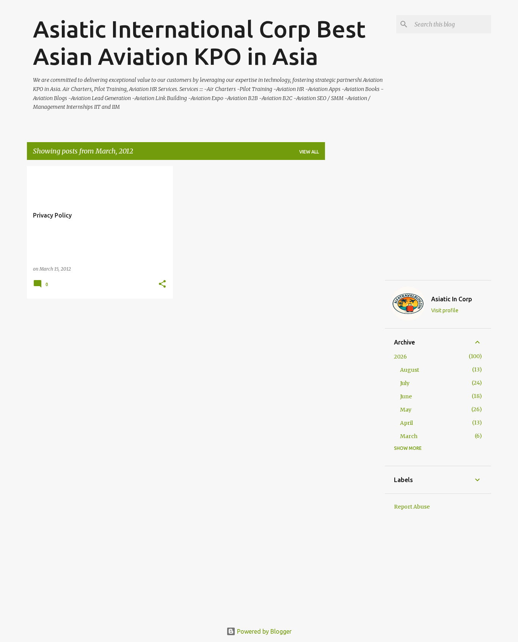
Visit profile (444, 310)
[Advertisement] (355, 279)
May (405, 409)
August (409, 369)
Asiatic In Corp (451, 299)
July (405, 383)
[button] (162, 284)
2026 (400, 356)
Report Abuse (412, 506)
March (409, 436)
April (406, 423)
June (406, 396)
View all (309, 151)
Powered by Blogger (263, 631)
